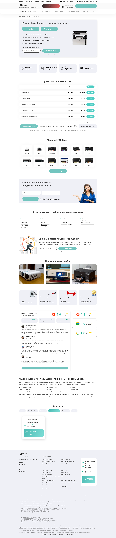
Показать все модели (58, 171)
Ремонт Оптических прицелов (68, 480)
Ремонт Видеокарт (46, 488)
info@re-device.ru (32, 422)
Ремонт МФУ (64, 470)
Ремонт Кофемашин (65, 459)
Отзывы (37, 1)
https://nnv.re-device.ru (28, 532)
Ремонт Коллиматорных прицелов (69, 482)
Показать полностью (29, 126)
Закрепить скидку (51, 50)
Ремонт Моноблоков (47, 482)
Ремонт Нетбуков (65, 463)
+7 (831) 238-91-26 (68, 5)
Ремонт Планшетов (65, 472)
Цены (42, 1)
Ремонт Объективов (47, 470)
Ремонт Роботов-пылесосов (48, 461)
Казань (74, 410)
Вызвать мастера (86, 6)
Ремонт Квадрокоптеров (48, 480)
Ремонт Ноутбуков (46, 463)
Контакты (48, 1)
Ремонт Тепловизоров (66, 488)
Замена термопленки (27, 110)
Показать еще (45, 368)
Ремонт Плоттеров (65, 474)
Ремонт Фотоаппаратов (66, 465)
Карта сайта (22, 471)
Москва (22, 410)
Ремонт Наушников (46, 484)
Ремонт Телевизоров (47, 459)
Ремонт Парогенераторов (48, 468)
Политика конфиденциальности (49, 534)
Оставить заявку (67, 248)
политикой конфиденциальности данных (48, 53)
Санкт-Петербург (32, 410)
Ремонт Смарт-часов (66, 468)
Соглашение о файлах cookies (66, 534)
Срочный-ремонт (50, 6)
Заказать (90, 86)
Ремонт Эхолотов (65, 476)
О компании (29, 1)
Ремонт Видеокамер (47, 474)
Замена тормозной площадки (29, 116)
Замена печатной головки (28, 104)
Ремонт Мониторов (46, 472)
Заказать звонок (30, 198)
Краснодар (43, 410)
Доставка (21, 1)
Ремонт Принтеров (46, 465)
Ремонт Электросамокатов (67, 461)
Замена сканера (25, 98)
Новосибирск (65, 410)
